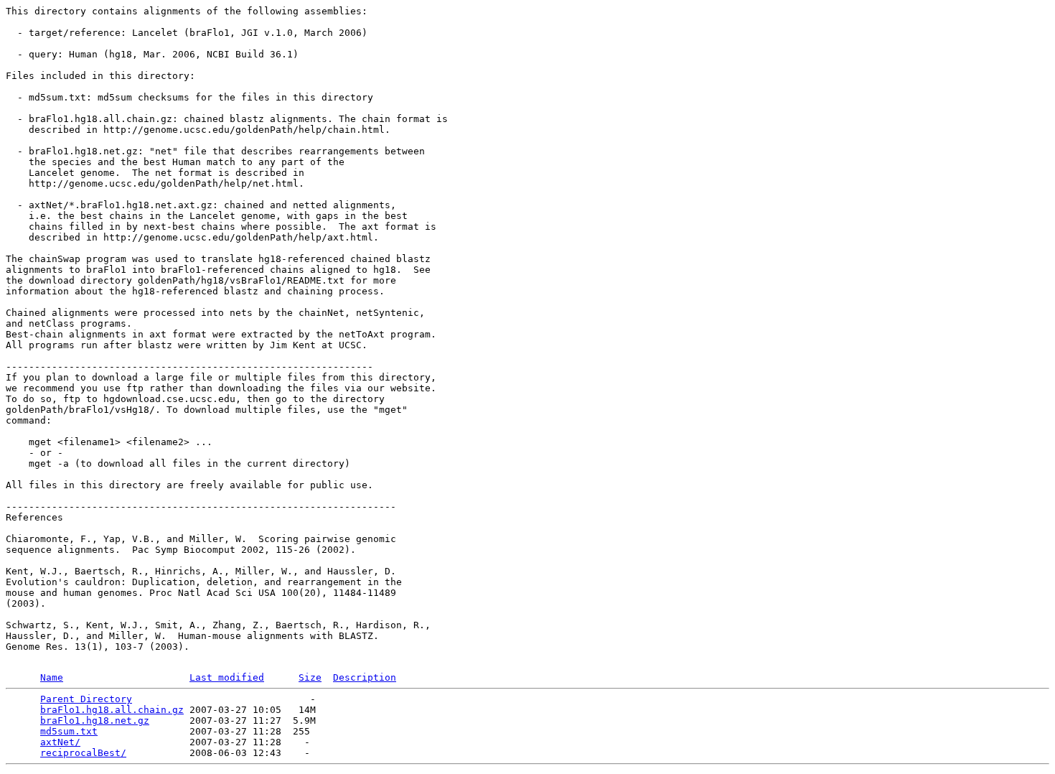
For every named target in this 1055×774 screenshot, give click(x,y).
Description (364, 677)
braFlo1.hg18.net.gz (94, 720)
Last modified (226, 677)
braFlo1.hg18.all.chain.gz (112, 709)
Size (310, 677)
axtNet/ (60, 742)
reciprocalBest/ (83, 752)
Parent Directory (86, 699)
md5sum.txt (69, 731)
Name (51, 677)
